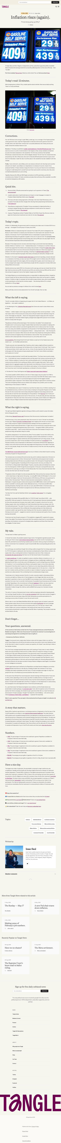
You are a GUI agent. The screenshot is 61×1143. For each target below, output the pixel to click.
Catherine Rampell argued (24, 306)
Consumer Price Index (38, 832)
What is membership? (17, 1050)
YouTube (14, 1087)
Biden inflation (33, 828)
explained (36, 583)
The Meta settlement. (44, 948)
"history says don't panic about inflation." (37, 371)
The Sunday (7, 910)
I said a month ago (11, 558)
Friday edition (8, 950)
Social (14, 1070)
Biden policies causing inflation (47, 828)
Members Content (16, 1018)
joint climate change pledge (26, 540)
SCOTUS (9, 970)
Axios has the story (47, 725)
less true (43, 393)
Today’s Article (15, 1014)
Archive (14, 1027)
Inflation (31, 24)
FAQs (13, 1055)
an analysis (45, 440)
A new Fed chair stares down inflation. (44, 906)
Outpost (33, 1126)
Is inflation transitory (49, 819)
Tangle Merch (15, 1035)
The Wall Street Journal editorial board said (16, 451)
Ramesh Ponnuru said (18, 416)
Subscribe (55, 2)
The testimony (12, 203)
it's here (47, 796)
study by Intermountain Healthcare (34, 713)
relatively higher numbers (42, 251)
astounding (18, 780)
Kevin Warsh (40, 910)
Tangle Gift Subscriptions (17, 1031)
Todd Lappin (31, 129)
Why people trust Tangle (17, 1046)
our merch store (32, 803)
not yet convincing (31, 594)
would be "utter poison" (37, 493)
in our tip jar (18, 799)
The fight (31, 197)
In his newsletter (9, 340)
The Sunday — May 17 (14, 905)
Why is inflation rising (49, 824)
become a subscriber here (34, 806)
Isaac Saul (37, 13)
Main (13, 1010)
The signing (40, 215)
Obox (37, 1126)
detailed (7, 668)
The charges (24, 210)
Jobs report (10, 928)
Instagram (14, 1079)
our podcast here (40, 799)
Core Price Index (50, 832)
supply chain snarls (50, 248)
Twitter (14, 1074)
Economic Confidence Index (24, 421)
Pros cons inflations (36, 824)
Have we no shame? (13, 948)
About (14, 1042)
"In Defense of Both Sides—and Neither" (18, 694)
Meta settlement (41, 950)
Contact (14, 1063)
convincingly (40, 603)
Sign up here (18, 73)
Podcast (14, 1022)
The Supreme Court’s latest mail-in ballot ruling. (14, 965)
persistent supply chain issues (26, 257)
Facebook (14, 1083)
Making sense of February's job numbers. (15, 924)
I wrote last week (27, 689)
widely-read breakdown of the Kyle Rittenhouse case (37, 149)
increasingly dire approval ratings (13, 555)
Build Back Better (37, 819)
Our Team (14, 1059)
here (48, 73)
